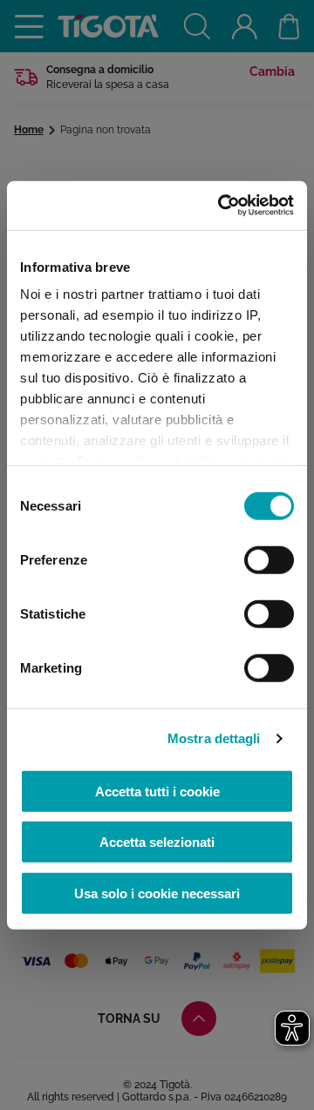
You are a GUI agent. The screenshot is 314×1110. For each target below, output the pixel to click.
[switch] (269, 559)
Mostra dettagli (214, 738)
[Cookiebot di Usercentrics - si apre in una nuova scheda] (221, 205)
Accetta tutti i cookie (157, 790)
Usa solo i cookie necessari (157, 892)
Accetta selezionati (157, 842)
